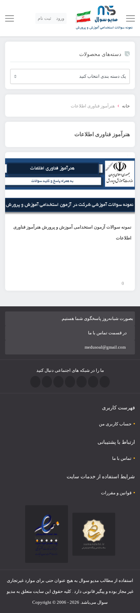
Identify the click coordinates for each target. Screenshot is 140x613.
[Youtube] (58, 382)
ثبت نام (44, 18)
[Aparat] (35, 382)
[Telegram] (81, 382)
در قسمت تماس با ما (107, 332)
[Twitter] (93, 382)
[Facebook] (105, 382)
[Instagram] (70, 382)
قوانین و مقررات (116, 492)
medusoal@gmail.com (105, 347)
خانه (126, 105)
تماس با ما (122, 458)
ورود (60, 18)
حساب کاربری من (115, 423)
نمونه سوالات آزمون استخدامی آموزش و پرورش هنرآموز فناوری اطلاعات (72, 232)
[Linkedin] (47, 382)
